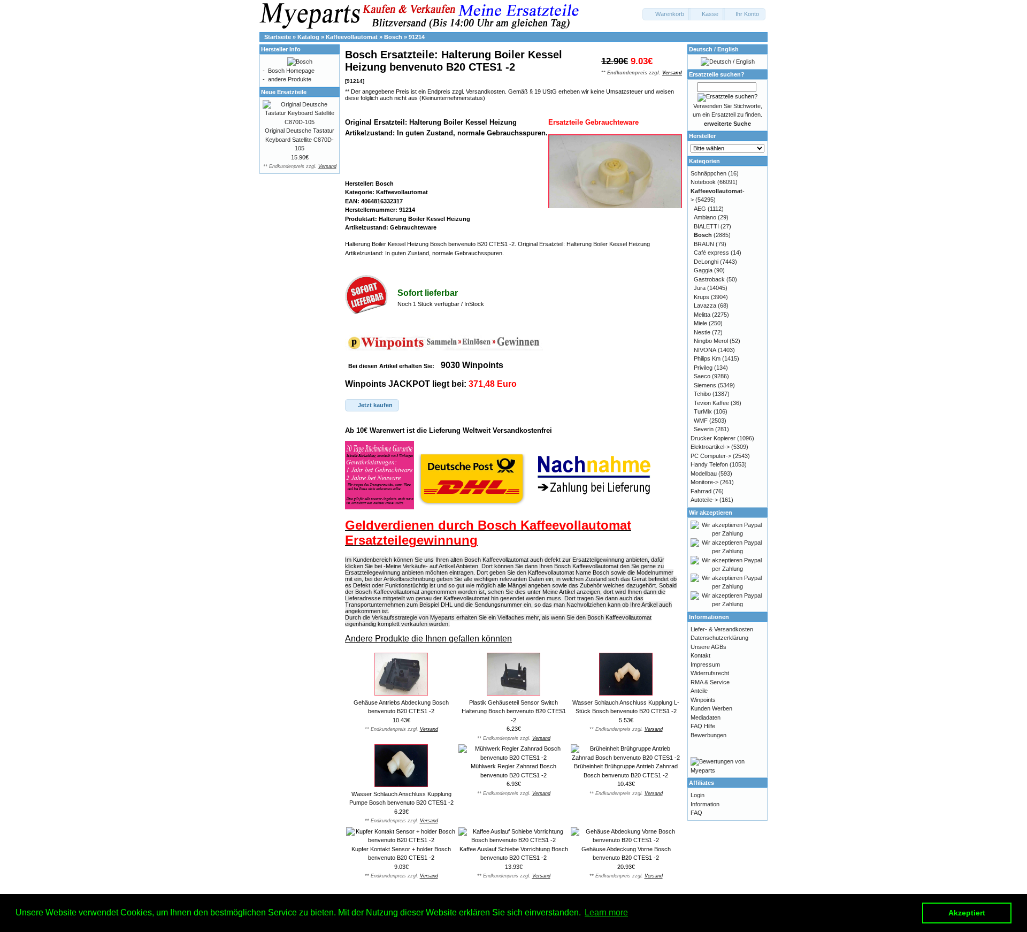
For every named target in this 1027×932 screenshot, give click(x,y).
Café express (711, 252)
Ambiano (705, 217)
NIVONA (705, 350)
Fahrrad (701, 491)
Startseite (277, 37)
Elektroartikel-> (710, 447)
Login (697, 795)
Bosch (393, 37)
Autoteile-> (704, 499)
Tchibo (702, 394)
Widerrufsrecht (710, 673)
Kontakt (700, 655)
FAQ (696, 812)
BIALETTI (706, 226)
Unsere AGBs (708, 647)
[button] (666, 14)
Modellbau (704, 473)
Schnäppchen (708, 173)
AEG (700, 208)
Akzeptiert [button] (966, 912)
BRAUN (704, 244)
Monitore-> (704, 482)
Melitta (702, 314)
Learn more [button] (606, 912)
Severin (704, 429)
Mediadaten (706, 717)
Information (705, 804)
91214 (417, 37)
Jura (700, 288)
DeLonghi (706, 261)
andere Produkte (289, 79)
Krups (701, 297)
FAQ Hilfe (703, 726)
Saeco (702, 376)
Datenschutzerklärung (719, 638)
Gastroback (709, 279)
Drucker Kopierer (713, 438)
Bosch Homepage (291, 70)
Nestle (702, 332)
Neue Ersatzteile (283, 92)
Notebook (703, 182)
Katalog (308, 37)
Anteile (699, 690)
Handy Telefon (709, 464)
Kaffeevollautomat (352, 37)
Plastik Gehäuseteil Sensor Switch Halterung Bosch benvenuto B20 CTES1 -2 (514, 711)
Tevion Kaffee (711, 403)
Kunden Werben (711, 708)
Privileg (703, 367)
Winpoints (703, 700)
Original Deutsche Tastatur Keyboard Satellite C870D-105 (299, 139)
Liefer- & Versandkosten (722, 629)
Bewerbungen (708, 735)
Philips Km (707, 358)
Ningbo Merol (711, 341)
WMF (701, 420)
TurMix (703, 411)
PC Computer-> (711, 456)
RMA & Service (710, 682)
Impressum (705, 664)
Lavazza (705, 305)
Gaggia (703, 270)
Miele (700, 323)
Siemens (705, 385)
